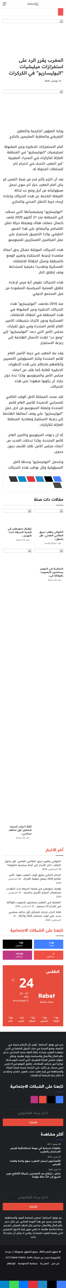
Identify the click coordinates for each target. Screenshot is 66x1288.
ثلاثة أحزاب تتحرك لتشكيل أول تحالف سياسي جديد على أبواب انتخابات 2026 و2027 (35, 914)
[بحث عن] (61, 5)
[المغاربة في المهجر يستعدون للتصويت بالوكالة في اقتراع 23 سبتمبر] (48, 557)
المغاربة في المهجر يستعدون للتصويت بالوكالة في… (51, 572)
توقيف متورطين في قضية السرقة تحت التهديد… (20, 532)
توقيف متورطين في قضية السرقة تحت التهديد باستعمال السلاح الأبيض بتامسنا (33, 890)
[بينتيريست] (30, 479)
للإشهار (11, 1263)
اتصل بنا (44, 1263)
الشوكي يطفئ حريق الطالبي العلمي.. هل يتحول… (51, 535)
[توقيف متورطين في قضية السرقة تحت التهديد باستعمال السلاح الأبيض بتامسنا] (17, 517)
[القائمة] (4, 5)
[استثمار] (33, 4)
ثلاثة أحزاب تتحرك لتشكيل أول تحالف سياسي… (20, 830)
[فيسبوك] (56, 479)
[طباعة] (56, 485)
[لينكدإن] (38, 479)
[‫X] (47, 479)
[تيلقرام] (21, 479)
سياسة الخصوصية (27, 1263)
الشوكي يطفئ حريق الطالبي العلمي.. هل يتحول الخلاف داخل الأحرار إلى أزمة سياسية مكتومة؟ (33, 863)
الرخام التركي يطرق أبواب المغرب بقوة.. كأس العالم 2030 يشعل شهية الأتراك (35, 877)
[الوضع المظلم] (55, 5)
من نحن (55, 1263)
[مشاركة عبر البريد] (12, 479)
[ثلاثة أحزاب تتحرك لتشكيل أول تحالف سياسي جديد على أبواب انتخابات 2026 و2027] (17, 686)
